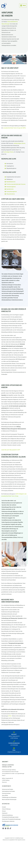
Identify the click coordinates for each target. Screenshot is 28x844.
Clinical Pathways (6, 809)
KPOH (9, 716)
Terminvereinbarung (14, 743)
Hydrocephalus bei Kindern (8, 791)
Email (14, 750)
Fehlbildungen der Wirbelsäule (9, 797)
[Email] (14, 748)
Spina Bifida (5, 795)
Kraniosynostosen (6, 793)
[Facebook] (3, 828)
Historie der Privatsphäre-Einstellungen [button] (11, 819)
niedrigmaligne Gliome (19, 143)
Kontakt (4, 807)
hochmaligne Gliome (8, 152)
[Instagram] (5, 828)
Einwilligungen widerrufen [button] (8, 821)
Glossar (4, 811)
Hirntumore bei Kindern (7, 789)
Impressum (4, 813)
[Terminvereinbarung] (14, 741)
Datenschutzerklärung (7, 815)
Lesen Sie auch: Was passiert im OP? (10, 449)
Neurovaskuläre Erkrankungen (9, 799)
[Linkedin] (8, 828)
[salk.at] (10, 828)
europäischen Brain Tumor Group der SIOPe (14, 128)
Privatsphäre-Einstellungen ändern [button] (10, 817)
